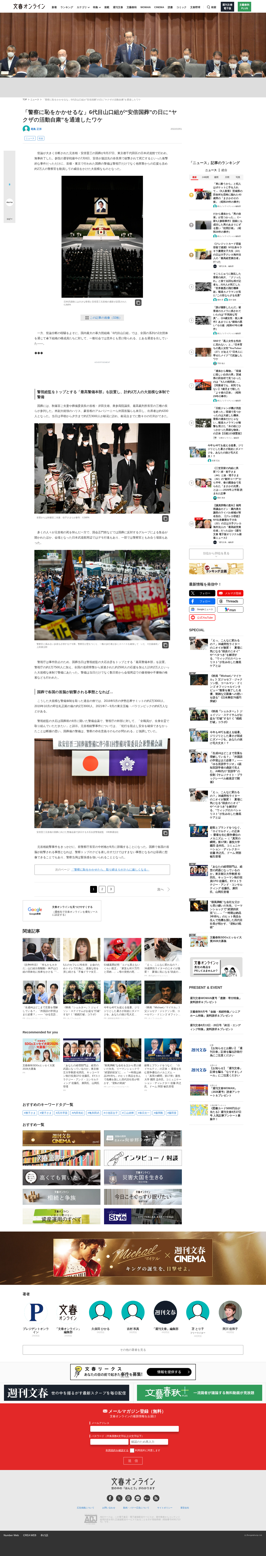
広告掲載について (85, 1507)
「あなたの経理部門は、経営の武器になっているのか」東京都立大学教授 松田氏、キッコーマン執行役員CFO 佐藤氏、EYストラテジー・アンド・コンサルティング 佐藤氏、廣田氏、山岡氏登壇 (81, 1077)
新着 (54, 7)
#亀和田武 (93, 1112)
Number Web (11, 1535)
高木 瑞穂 (232, 300)
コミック (181, 7)
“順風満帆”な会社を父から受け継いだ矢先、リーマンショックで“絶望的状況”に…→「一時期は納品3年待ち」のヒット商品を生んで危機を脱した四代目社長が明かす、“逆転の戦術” (122, 1076)
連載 (106, 7)
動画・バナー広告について (136, 1507)
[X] (119, 1498)
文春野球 (195, 7)
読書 (170, 7)
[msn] (147, 1498)
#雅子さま (30, 1112)
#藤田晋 (171, 1112)
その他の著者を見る (133, 1349)
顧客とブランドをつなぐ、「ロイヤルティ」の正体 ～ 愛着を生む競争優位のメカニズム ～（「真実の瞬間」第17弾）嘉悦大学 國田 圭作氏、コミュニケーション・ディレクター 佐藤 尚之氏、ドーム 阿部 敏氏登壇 (162, 1077)
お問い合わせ (108, 1507)
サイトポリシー (164, 1507)
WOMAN (145, 7)
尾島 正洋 (36, 129)
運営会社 (184, 1507)
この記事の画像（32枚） (106, 317)
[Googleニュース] (137, 1498)
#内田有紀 (77, 1112)
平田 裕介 (221, 363)
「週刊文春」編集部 (225, 266)
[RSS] (156, 1498)
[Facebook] (110, 1498)
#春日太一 (144, 1112)
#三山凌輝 (128, 1112)
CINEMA (159, 7)
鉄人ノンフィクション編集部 (229, 206)
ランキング (66, 7)
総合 (224, 170)
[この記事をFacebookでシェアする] (9, 168)
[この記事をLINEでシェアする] (9, 192)
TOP (25, 99)
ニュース (34, 99)
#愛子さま (46, 1112)
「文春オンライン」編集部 (228, 438)
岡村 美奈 (221, 498)
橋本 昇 (220, 300)
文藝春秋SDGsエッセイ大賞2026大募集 (39, 1069)
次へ (160, 889)
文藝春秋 (132, 7)
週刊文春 (118, 7)
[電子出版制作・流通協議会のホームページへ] (90, 1519)
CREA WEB (29, 1535)
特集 (95, 7)
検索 (213, 7)
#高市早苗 (61, 1112)
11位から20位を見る (216, 553)
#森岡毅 (158, 1112)
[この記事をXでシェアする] (9, 157)
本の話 (44, 1535)
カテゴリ (82, 7)
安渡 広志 (216, 461)
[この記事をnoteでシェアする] (9, 203)
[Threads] (128, 1498)
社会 (41, 138)
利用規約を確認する (117, 1450)
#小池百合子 (111, 1112)
